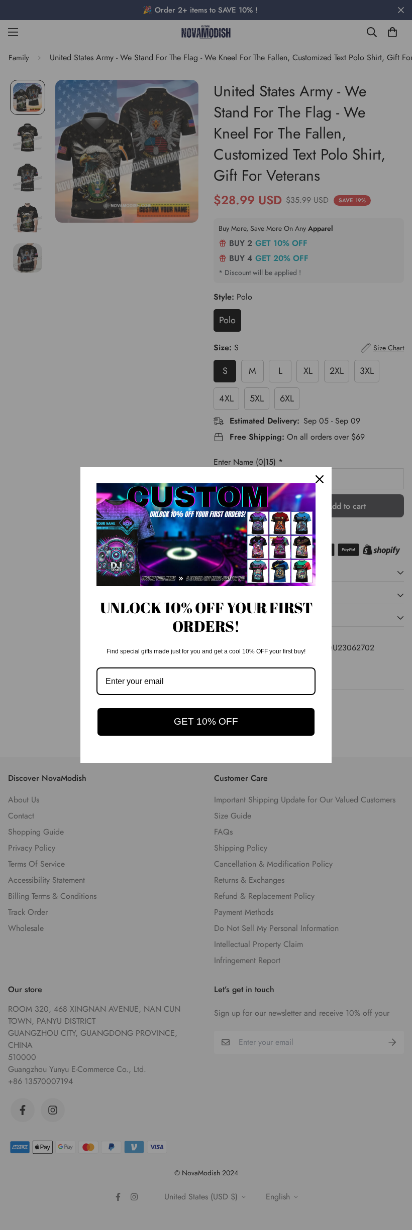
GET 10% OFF (206, 721)
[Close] (319, 479)
